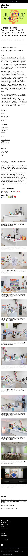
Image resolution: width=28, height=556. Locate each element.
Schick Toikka (4, 152)
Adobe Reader (3, 552)
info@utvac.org (4, 528)
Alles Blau (3, 130)
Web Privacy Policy (17, 551)
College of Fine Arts (5, 548)
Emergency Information (5, 550)
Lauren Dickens (4, 117)
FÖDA (2, 120)
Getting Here (4, 535)
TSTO (2, 155)
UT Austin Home (15, 548)
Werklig (2, 154)
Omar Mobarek (5, 142)
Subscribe (4, 539)
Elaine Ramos (4, 129)
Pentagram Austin (5, 116)
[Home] (6, 6)
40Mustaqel (4, 141)
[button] (25, 6)
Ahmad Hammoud (5, 139)
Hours (2, 533)
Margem (3, 132)
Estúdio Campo (5, 127)
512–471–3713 (3, 526)
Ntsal (2, 144)
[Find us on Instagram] (2, 544)
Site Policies (15, 550)
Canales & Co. (4, 119)
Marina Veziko (4, 151)
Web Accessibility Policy (6, 551)
